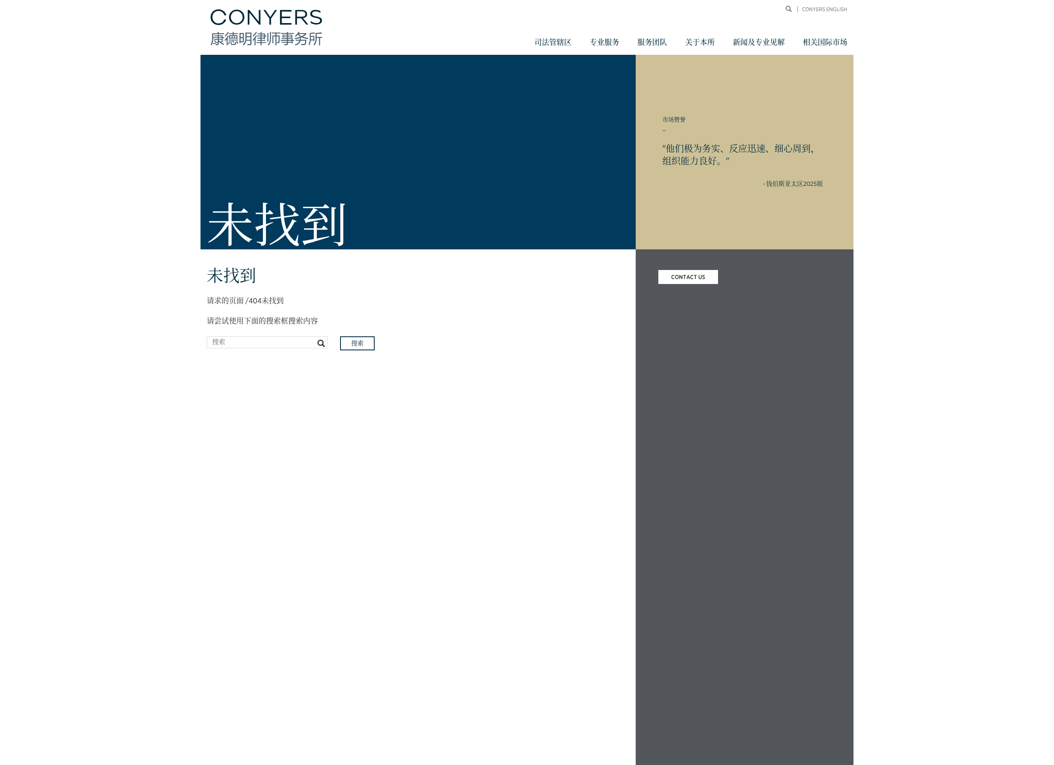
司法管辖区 (552, 42)
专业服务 (604, 42)
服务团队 (652, 42)
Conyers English (824, 9)
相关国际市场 (825, 42)
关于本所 (700, 42)
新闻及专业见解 (759, 42)
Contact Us (688, 277)
